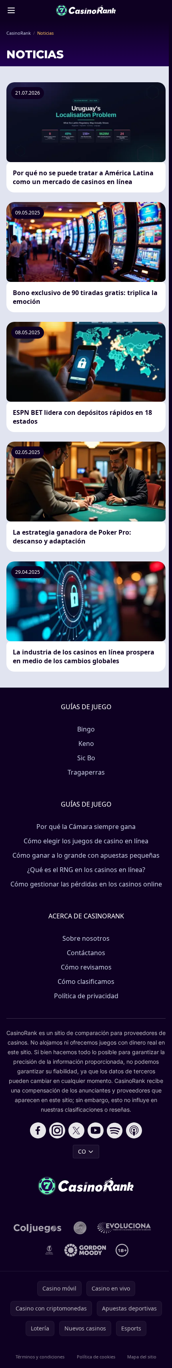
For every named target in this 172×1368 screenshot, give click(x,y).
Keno (86, 743)
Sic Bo (86, 757)
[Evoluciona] (128, 1227)
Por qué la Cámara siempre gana (86, 826)
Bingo (86, 729)
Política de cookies (96, 1357)
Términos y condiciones (40, 1357)
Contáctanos (86, 952)
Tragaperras (86, 772)
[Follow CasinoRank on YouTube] (96, 1130)
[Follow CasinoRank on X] (76, 1130)
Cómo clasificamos (86, 981)
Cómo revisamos (86, 967)
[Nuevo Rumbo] (49, 1250)
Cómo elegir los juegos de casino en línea (86, 841)
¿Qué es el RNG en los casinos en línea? (86, 869)
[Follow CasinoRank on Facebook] (38, 1130)
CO (82, 1151)
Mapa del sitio (141, 1357)
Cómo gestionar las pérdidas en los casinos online (86, 884)
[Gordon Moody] (85, 1250)
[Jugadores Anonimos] (80, 1227)
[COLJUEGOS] (38, 1227)
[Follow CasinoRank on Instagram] (57, 1130)
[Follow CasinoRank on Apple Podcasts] (134, 1130)
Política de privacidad (86, 995)
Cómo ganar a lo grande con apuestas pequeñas (86, 855)
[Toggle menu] (11, 10)
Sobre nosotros (86, 938)
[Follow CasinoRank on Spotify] (115, 1130)
